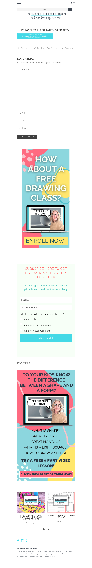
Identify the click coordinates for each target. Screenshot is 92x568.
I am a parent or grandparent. (38, 325)
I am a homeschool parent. (36, 330)
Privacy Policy (24, 362)
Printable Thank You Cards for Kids (61, 516)
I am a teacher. (30, 319)
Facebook (26, 48)
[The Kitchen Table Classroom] (46, 15)
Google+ (55, 48)
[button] (46, 316)
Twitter (40, 48)
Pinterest (69, 48)
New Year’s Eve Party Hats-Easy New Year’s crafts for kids (31, 517)
